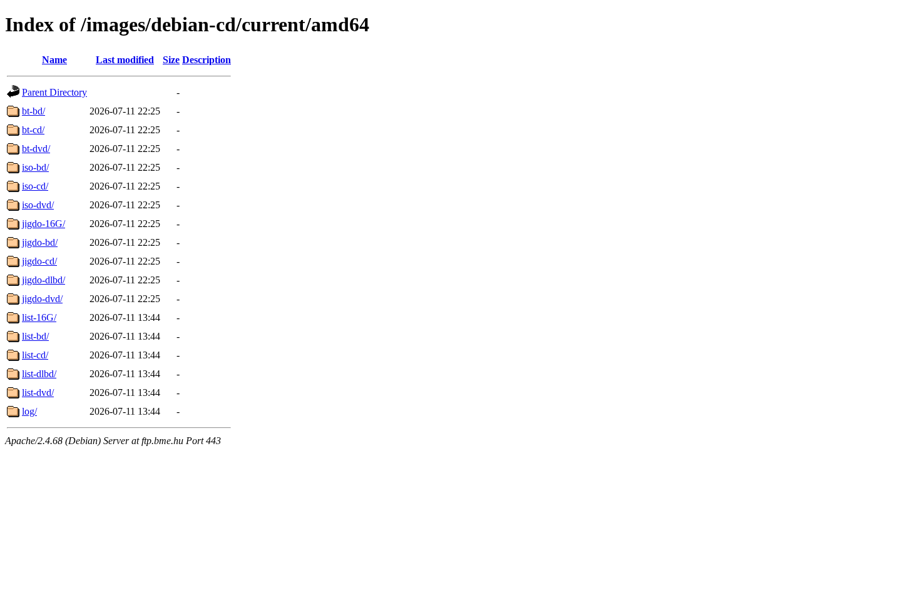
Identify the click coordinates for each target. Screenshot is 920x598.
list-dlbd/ (39, 373)
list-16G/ (39, 317)
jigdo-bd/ (40, 242)
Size (171, 59)
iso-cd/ (35, 186)
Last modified (125, 59)
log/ (29, 411)
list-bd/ (35, 336)
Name (54, 59)
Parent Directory (54, 92)
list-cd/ (35, 355)
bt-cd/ (33, 129)
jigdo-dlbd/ (43, 280)
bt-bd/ (33, 111)
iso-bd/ (35, 167)
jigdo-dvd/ (42, 298)
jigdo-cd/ (39, 261)
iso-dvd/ (38, 205)
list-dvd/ (38, 392)
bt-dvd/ (36, 148)
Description (206, 59)
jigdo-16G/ (43, 223)
